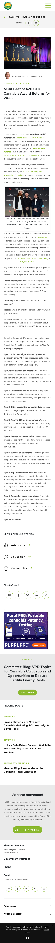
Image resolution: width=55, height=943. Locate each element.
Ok (27, 938)
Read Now (27, 693)
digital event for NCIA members (31, 138)
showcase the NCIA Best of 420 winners (22, 155)
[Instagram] (45, 595)
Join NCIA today (27, 830)
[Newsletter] (9, 595)
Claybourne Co (27, 262)
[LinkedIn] (36, 595)
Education (18, 557)
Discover (10, 906)
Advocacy (18, 545)
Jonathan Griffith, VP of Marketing (33, 258)
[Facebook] (18, 595)
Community (19, 568)
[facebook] (18, 889)
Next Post (27, 660)
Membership (13, 913)
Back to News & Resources (27, 17)
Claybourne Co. (43, 237)
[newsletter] (9, 889)
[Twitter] (27, 595)
